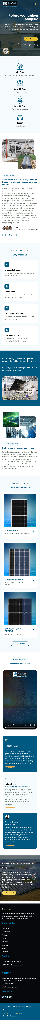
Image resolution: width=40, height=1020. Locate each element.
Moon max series (14, 579)
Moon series (11, 530)
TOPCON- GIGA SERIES (13, 629)
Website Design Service (11, 1013)
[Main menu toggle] (36, 4)
